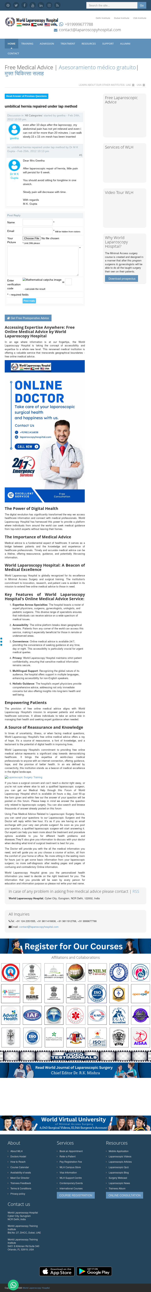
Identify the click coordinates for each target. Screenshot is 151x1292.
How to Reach (18, 1161)
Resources (89, 43)
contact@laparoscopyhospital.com (90, 29)
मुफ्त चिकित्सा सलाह (24, 73)
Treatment (68, 43)
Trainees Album (117, 1188)
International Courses (71, 1188)
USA (139, 84)
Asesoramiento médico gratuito (96, 67)
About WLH (16, 1151)
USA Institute (139, 17)
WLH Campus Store (70, 1167)
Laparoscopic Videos (120, 1156)
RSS (136, 891)
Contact (14, 53)
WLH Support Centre (71, 1177)
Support (108, 43)
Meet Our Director (19, 1177)
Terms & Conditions (20, 1188)
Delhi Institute (103, 17)
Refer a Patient (68, 1156)
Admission (47, 43)
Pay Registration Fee (71, 1161)
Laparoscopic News (119, 1183)
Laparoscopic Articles (120, 1161)
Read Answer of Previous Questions (26, 96)
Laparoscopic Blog (119, 1172)
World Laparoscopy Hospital (36, 1287)
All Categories (33, 115)
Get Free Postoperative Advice (30, 318)
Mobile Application (119, 1151)
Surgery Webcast (118, 1177)
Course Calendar (19, 1167)
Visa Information (68, 1172)
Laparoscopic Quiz (119, 1167)
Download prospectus (122, 278)
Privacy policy (17, 1193)
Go (142, 5)
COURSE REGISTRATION (75, 1195)
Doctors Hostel (18, 1156)
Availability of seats (20, 1172)
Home (11, 43)
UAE (128, 84)
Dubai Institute (121, 17)
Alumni (125, 43)
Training (27, 43)
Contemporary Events (71, 1183)
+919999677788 (79, 24)
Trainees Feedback (20, 1183)
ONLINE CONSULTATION (125, 1195)
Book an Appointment (71, 1151)
